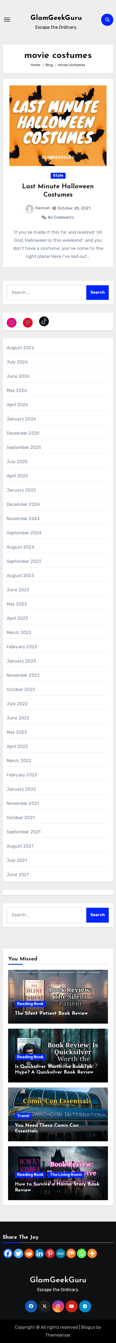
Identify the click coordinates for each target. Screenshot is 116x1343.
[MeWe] (60, 1253)
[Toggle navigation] (7, 19)
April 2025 (17, 475)
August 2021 (20, 846)
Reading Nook (30, 1004)
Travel (23, 1116)
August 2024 (20, 547)
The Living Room (66, 1174)
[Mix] (71, 1253)
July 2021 (17, 860)
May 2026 (17, 390)
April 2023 (17, 618)
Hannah (42, 208)
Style (58, 175)
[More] (92, 1253)
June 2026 (18, 376)
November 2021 (23, 803)
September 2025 (24, 447)
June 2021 (18, 874)
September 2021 (24, 831)
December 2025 (23, 433)
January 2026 (21, 419)
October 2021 (21, 817)
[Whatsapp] (81, 1253)
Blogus (88, 1327)
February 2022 (22, 774)
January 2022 (21, 789)
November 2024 (23, 518)
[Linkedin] (39, 1253)
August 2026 (20, 347)
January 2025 (21, 490)
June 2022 (18, 718)
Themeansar (57, 1335)
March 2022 (19, 760)
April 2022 (17, 746)
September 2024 (24, 532)
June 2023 (18, 589)
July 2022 (17, 703)
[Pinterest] (50, 1253)
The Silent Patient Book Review (51, 1013)
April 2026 (17, 404)
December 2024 (23, 504)
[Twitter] (18, 1253)
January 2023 (21, 661)
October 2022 (21, 689)
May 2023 (17, 604)
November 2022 (23, 675)
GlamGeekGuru (56, 18)
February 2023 (22, 646)
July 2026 (17, 362)
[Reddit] (29, 1253)
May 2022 (17, 732)
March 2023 (19, 632)
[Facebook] (8, 1253)
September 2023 (24, 561)
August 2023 (20, 575)
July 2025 (17, 461)
